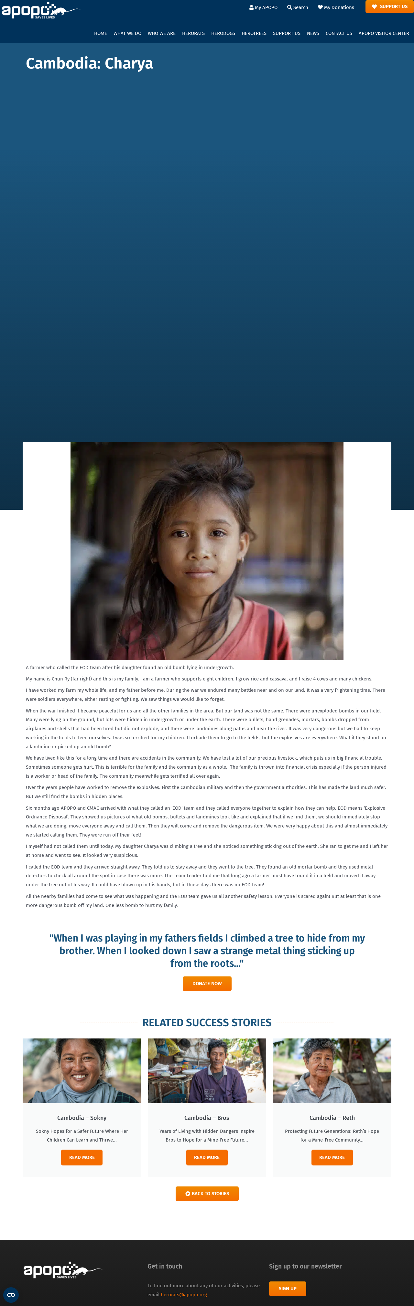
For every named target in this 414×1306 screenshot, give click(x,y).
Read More (82, 1157)
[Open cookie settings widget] (11, 1295)
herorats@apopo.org (184, 1295)
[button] (127, 33)
